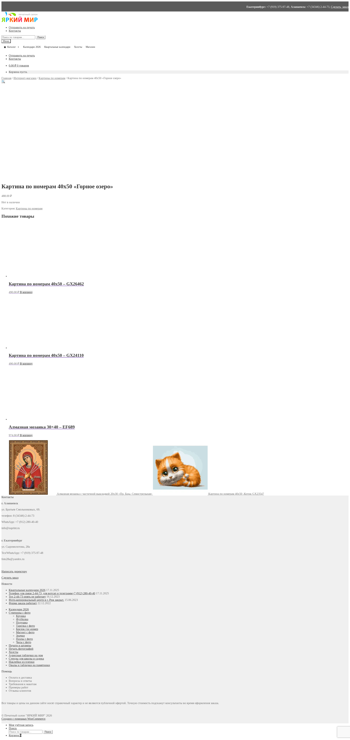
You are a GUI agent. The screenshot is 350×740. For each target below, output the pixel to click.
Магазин (90, 47)
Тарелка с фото (25, 625)
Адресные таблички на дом (26, 655)
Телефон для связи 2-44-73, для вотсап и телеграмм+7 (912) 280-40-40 (52, 593)
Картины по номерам (52, 78)
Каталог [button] (11, 47)
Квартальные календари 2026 (27, 590)
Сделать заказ (340, 6)
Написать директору (14, 571)
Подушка (22, 622)
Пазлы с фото (24, 638)
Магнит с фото (25, 632)
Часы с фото (23, 642)
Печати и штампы (20, 645)
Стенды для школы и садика (26, 658)
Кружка (21, 615)
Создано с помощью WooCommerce (23, 718)
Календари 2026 (32, 47)
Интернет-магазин (24, 78)
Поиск (40, 37)
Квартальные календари (57, 47)
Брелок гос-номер (27, 629)
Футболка (22, 619)
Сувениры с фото (19, 612)
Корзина (15, 735)
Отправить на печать (22, 27)
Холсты (78, 47)
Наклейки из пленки (21, 661)
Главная (6, 78)
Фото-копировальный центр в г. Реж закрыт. (36, 599)
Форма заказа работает (23, 603)
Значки (20, 635)
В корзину (26, 292)
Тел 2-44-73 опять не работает (27, 596)
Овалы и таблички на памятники (29, 665)
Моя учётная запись (21, 725)
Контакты (15, 30)
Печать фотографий (21, 648)
